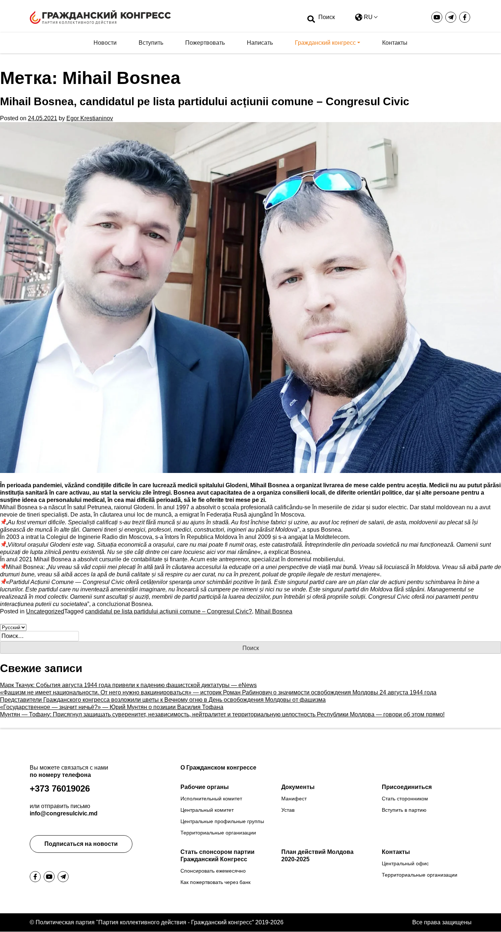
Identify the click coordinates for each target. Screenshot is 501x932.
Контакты (394, 43)
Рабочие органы (204, 787)
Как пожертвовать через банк (215, 882)
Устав (288, 810)
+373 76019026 (60, 788)
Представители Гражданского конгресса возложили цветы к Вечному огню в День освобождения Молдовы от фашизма (163, 700)
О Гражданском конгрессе (218, 767)
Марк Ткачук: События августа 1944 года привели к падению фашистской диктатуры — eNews (128, 685)
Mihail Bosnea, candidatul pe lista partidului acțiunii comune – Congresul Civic (204, 101)
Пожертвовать (205, 43)
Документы (298, 787)
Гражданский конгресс (325, 43)
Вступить (151, 43)
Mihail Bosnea (273, 611)
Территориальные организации (218, 833)
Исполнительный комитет (211, 798)
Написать (260, 43)
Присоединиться (407, 787)
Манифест (294, 798)
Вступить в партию (404, 810)
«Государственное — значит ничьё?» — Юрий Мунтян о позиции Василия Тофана (111, 707)
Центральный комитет (207, 810)
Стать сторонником (405, 798)
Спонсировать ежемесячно (213, 871)
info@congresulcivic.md (64, 813)
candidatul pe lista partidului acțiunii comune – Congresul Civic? (168, 611)
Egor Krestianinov (89, 118)
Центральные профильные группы (222, 821)
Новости (105, 43)
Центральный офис (405, 863)
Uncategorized (45, 611)
